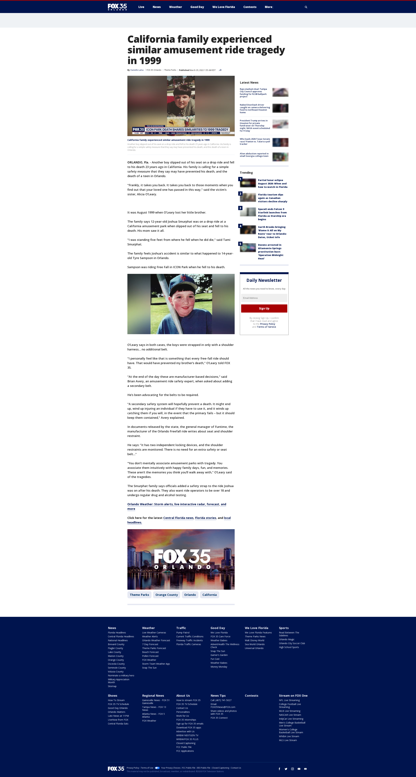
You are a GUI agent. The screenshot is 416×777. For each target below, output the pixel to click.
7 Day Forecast (150, 644)
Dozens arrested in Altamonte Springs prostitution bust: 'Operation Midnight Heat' (270, 251)
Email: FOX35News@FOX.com (223, 706)
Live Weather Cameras (154, 632)
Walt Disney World (254, 640)
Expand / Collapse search (306, 7)
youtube (299, 768)
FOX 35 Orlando (154, 70)
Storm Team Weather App (156, 663)
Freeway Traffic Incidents (189, 640)
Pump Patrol (182, 632)
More (268, 7)
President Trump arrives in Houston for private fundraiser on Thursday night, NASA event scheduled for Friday (255, 125)
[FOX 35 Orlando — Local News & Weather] (118, 7)
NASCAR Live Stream (290, 714)
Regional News (153, 695)
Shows (112, 695)
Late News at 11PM (118, 715)
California (209, 595)
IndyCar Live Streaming (291, 718)
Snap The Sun (149, 667)
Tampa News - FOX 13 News (154, 708)
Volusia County (116, 671)
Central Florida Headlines (121, 636)
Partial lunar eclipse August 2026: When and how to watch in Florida (272, 183)
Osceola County (116, 663)
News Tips (218, 695)
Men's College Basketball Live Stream (292, 724)
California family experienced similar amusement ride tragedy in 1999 (168, 139)
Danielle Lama (136, 70)
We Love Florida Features (258, 632)
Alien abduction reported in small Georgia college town (254, 155)
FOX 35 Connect (219, 717)
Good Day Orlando (118, 708)
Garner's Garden (219, 654)
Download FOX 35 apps (188, 727)
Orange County (167, 595)
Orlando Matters (116, 711)
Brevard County (116, 644)
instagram (292, 768)
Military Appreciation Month (118, 681)
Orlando (190, 595)
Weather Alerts (150, 636)
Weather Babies (219, 640)
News (112, 628)
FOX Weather (149, 659)
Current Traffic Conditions (189, 636)
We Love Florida (219, 632)
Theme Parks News (255, 636)
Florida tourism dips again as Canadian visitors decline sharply (272, 198)
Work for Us (182, 715)
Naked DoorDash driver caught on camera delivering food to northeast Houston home (255, 108)
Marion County (116, 655)
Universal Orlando (254, 648)
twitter (286, 768)
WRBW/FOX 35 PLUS (187, 739)
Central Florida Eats (118, 723)
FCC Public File (184, 747)
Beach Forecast (150, 652)
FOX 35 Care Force (220, 636)
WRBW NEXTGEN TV (187, 735)
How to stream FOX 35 (188, 700)
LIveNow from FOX (118, 719)
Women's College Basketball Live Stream (291, 731)
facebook (279, 768)
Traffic (181, 628)
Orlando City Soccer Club (292, 643)
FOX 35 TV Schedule (118, 704)
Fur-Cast (215, 658)
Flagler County (115, 648)
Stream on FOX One (293, 695)
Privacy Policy (267, 323)
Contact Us (182, 708)
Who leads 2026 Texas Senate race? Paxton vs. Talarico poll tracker (255, 142)
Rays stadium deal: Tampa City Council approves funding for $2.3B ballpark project (253, 92)
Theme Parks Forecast (154, 648)
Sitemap (112, 686)
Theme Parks (170, 70)
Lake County (114, 652)
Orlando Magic (286, 639)
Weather (148, 628)
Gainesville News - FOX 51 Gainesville (156, 702)
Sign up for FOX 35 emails (189, 723)
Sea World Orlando (255, 644)
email (305, 768)
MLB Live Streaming (289, 710)
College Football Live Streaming (290, 706)
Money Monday (219, 666)
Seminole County (117, 667)
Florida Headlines (117, 632)
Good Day (218, 628)
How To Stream (116, 700)
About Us (183, 695)
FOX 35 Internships (186, 719)
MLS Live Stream (288, 740)
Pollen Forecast (150, 655)
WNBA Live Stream (289, 736)
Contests (251, 695)
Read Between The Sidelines (289, 634)
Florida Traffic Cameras (188, 644)
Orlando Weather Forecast (156, 640)
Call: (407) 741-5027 (221, 700)
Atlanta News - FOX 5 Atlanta (153, 715)
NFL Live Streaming (289, 700)
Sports (284, 628)
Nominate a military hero (121, 675)
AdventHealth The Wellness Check (225, 646)
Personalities (183, 711)
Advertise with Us (185, 731)
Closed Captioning (185, 743)
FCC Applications (185, 750)
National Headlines (118, 640)
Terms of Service (266, 326)
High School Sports (289, 647)
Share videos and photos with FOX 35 (224, 712)
